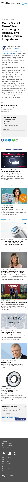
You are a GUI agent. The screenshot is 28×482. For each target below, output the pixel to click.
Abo (3, 465)
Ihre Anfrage (6, 129)
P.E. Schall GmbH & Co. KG (9, 105)
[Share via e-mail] (16, 140)
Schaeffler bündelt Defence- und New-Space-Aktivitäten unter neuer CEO (13, 272)
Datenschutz (7, 468)
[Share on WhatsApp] (13, 140)
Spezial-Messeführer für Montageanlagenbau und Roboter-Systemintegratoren (12, 50)
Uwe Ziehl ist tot (6, 362)
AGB (3, 470)
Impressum (6, 467)
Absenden (20, 419)
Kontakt (5, 459)
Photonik (5, 447)
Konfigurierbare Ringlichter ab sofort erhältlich (9, 391)
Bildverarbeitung (12, 330)
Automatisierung (11, 269)
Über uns (5, 461)
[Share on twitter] (6, 140)
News (12, 20)
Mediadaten (6, 463)
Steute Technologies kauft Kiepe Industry (14, 302)
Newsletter (6, 457)
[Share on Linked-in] (9, 140)
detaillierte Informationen (11, 125)
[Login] (23, 3)
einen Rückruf (8, 123)
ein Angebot (7, 121)
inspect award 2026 (7, 207)
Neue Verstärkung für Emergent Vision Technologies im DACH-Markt (12, 333)
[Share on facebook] (2, 140)
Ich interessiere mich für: (9, 119)
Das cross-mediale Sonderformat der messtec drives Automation (11, 170)
